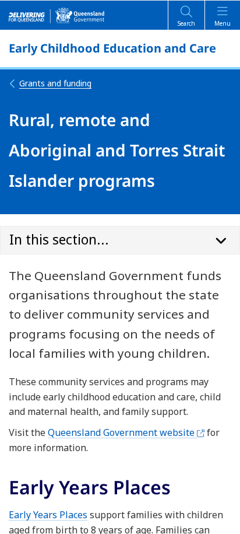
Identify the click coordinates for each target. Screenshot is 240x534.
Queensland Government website (126, 432)
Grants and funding (55, 83)
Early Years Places (48, 514)
